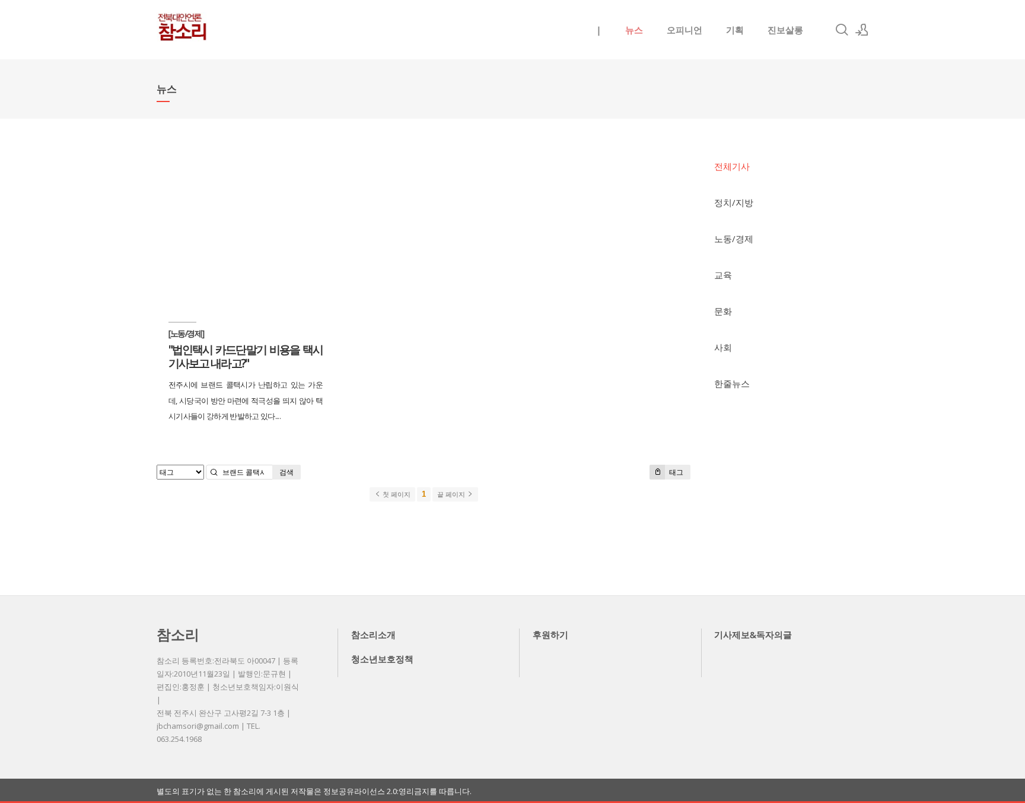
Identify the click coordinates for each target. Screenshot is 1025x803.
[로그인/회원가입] (861, 29)
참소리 (178, 634)
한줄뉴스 (732, 383)
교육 (723, 275)
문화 (723, 311)
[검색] (841, 29)
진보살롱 (785, 30)
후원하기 (550, 634)
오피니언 (684, 30)
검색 (286, 472)
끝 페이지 (452, 494)
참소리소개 (373, 634)
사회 (723, 347)
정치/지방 (733, 202)
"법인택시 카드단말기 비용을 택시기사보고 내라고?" (245, 356)
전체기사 (732, 166)
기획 (735, 30)
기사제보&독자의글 (753, 634)
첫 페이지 (395, 494)
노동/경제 (733, 239)
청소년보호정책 (382, 659)
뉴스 (634, 30)
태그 (675, 472)
